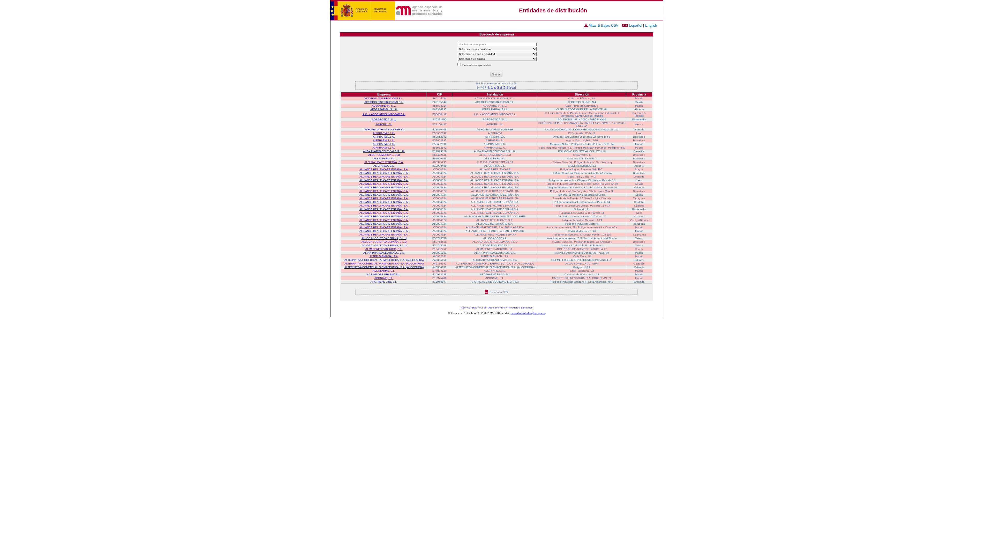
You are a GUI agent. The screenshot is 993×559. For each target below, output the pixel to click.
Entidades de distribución (553, 10)
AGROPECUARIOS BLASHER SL (384, 129)
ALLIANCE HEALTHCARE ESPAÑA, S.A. (384, 169)
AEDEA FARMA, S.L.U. (384, 109)
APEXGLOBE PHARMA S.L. (384, 274)
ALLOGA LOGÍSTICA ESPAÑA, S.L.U (384, 238)
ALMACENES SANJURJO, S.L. (384, 249)
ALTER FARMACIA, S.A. (384, 256)
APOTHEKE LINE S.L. (384, 281)
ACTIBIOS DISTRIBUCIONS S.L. (384, 98)
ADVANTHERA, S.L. (384, 105)
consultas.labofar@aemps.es (528, 313)
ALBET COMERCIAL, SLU (384, 154)
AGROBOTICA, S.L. (384, 119)
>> (513, 87)
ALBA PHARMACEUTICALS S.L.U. (384, 151)
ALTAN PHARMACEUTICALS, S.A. (384, 252)
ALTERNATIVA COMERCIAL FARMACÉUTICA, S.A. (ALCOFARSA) (384, 260)
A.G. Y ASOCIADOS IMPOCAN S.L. (384, 114)
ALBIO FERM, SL (383, 158)
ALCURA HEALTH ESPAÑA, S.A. (384, 162)
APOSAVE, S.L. (384, 278)
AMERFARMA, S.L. (384, 270)
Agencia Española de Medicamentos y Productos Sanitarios (496, 307)
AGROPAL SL (383, 124)
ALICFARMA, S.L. (384, 165)
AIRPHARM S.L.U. (384, 133)
